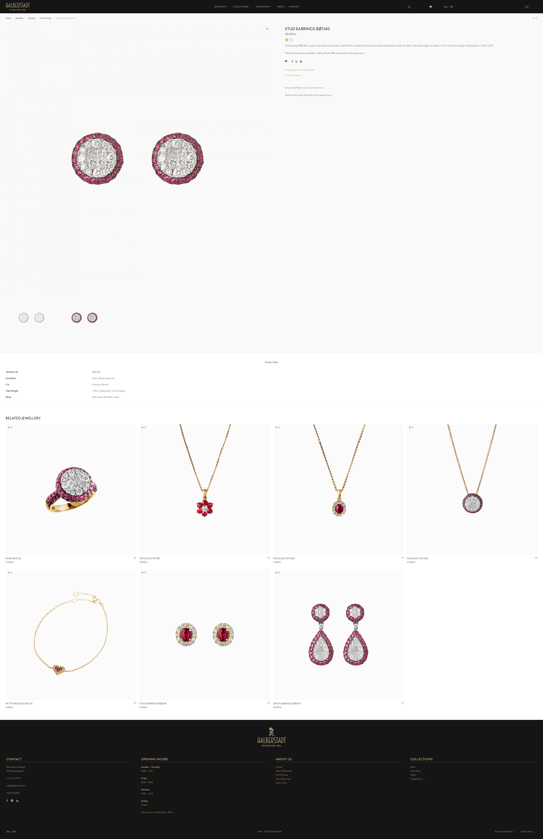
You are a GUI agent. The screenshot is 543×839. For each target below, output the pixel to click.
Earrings (31, 18)
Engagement (416, 778)
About (281, 6)
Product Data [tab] (271, 362)
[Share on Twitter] (296, 61)
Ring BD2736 (13, 558)
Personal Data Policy (504, 831)
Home (8, 18)
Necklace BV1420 (284, 558)
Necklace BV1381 (149, 558)
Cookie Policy (527, 831)
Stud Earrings (45, 18)
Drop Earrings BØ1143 (287, 703)
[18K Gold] (8, 427)
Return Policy (281, 782)
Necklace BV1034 (417, 558)
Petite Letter (416, 771)
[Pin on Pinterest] (301, 61)
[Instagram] (12, 801)
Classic (413, 775)
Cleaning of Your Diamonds (299, 69)
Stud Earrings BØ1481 (153, 703)
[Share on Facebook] (292, 61)
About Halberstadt (284, 771)
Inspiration (263, 6)
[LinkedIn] (17, 801)
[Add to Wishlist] (287, 61)
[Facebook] (7, 801)
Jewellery (220, 6)
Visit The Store (292, 75)
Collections (240, 6)
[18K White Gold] (11, 427)
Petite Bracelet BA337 (19, 703)
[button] (527, 7)
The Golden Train (283, 778)
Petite (413, 767)
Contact (294, 6)
